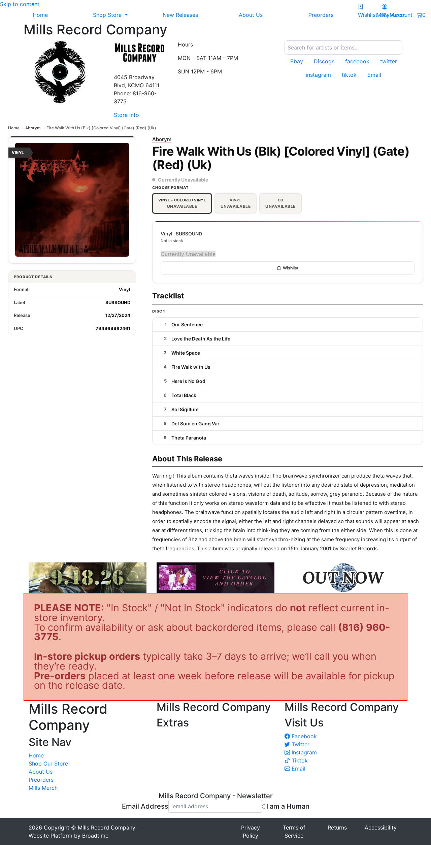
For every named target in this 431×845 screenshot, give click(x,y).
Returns (337, 827)
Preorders (41, 779)
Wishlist (291, 267)
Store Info (126, 114)
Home (14, 127)
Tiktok (299, 760)
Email (297, 768)
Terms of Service (294, 831)
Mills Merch (43, 787)
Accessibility (381, 827)
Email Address (145, 806)
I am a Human (287, 806)
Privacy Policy (250, 831)
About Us (41, 771)
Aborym (33, 127)
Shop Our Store (48, 763)
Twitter (299, 744)
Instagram (303, 752)
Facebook (303, 736)
